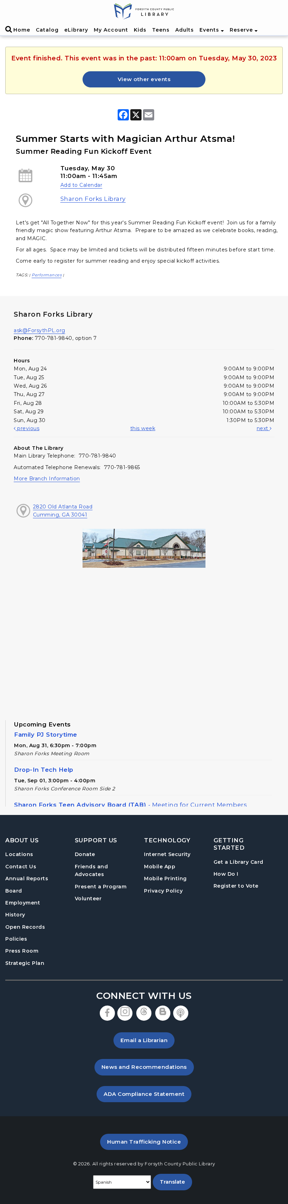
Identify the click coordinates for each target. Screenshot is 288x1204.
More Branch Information (47, 478)
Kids (140, 30)
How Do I (226, 873)
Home (21, 30)
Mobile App (159, 866)
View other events (144, 79)
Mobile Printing (165, 878)
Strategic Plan (24, 963)
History (15, 915)
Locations (19, 854)
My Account (111, 30)
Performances (46, 274)
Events (210, 30)
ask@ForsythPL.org (39, 330)
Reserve (242, 30)
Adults (184, 30)
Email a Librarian (144, 1040)
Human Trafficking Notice (147, 1141)
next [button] (263, 428)
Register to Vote (236, 885)
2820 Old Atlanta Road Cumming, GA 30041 (63, 511)
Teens (161, 30)
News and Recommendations (148, 1066)
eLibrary (76, 30)
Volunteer (88, 898)
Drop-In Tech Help (43, 769)
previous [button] (27, 428)
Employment (22, 903)
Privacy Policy (163, 891)
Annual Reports (26, 878)
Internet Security (167, 854)
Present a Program (101, 886)
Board (13, 891)
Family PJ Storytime (45, 734)
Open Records (25, 927)
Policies (16, 939)
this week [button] (143, 428)
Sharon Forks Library (93, 198)
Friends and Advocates (91, 870)
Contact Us (20, 866)
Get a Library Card (238, 861)
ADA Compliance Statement (147, 1093)
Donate (85, 854)
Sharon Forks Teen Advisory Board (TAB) (130, 804)
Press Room (21, 951)
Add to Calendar (81, 185)
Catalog (47, 30)
